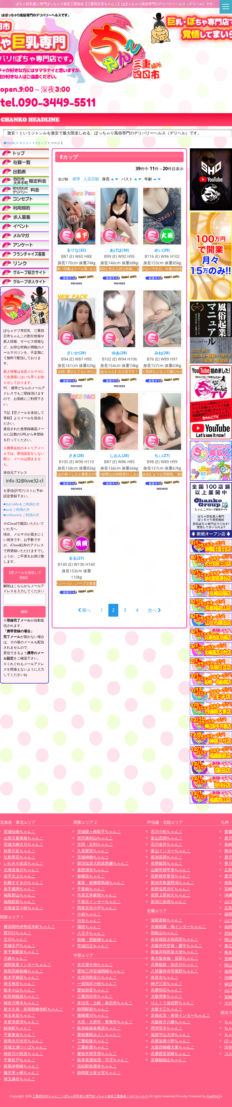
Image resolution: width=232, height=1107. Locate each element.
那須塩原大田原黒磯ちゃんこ (103, 863)
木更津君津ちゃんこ (21, 1021)
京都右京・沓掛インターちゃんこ (180, 1015)
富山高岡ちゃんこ (166, 838)
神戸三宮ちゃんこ (166, 983)
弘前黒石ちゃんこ (19, 857)
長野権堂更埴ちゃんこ (170, 876)
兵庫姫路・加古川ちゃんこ (174, 964)
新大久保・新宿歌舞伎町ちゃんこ (33, 1009)
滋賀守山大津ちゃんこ (170, 1034)
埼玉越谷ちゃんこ (19, 1078)
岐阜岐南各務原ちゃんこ (99, 1028)
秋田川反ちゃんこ (19, 850)
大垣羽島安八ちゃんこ (97, 977)
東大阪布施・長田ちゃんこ (174, 958)
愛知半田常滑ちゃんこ (97, 1053)
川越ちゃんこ (15, 958)
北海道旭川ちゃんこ (21, 869)
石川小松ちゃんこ (166, 831)
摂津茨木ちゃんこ (166, 1028)
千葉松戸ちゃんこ (19, 1059)
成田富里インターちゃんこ (27, 964)
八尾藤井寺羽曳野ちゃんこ (174, 971)
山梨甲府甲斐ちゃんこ (170, 869)
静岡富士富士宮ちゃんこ (99, 1072)
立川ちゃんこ (15, 939)
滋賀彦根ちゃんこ (166, 920)
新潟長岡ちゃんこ (166, 857)
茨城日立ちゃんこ (93, 945)
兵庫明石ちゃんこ (166, 990)
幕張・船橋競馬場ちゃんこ (101, 882)
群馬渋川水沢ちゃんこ (23, 1040)
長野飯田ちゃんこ (166, 863)
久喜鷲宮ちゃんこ (93, 850)
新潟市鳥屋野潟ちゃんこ (172, 882)
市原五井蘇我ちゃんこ (97, 895)
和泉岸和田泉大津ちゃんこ (174, 951)
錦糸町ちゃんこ (17, 1028)
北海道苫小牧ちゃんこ (23, 907)
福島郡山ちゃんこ (19, 895)
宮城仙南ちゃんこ (19, 831)
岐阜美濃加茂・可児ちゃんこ (103, 1059)
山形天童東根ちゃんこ (23, 838)
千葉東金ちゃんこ (19, 1034)
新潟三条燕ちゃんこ (168, 901)
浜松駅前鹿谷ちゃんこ (97, 1066)
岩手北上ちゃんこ (19, 876)
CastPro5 (213, 1096)
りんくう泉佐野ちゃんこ (172, 1002)
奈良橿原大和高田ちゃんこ (174, 939)
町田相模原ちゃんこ (21, 996)
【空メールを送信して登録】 (24, 575)
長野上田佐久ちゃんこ (170, 895)
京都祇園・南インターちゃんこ (178, 926)
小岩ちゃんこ (89, 914)
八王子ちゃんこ (91, 933)
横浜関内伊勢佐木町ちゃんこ (29, 926)
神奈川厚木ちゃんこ (21, 1002)
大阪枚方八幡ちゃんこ (170, 1021)
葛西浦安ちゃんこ (93, 869)
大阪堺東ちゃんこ (166, 996)
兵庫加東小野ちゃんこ (170, 1040)
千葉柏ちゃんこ (91, 888)
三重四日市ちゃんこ (95, 996)
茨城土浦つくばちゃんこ (25, 1047)
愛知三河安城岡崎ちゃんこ (101, 971)
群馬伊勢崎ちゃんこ (21, 1066)
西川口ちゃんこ (17, 932)
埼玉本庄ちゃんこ (19, 1015)
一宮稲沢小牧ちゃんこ (97, 983)
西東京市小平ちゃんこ (97, 907)
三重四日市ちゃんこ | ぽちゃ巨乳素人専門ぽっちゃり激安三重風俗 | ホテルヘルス (90, 1096)
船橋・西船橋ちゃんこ (97, 939)
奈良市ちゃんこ (165, 977)
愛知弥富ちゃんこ (93, 990)
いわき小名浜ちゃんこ (23, 863)
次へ (153, 610)
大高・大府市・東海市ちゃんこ (105, 1021)
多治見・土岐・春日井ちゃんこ (105, 1002)
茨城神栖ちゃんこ (93, 857)
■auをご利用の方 (16, 509)
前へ (86, 610)
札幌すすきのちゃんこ (23, 882)
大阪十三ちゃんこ (166, 1009)
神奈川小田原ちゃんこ (23, 1053)
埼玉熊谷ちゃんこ (19, 983)
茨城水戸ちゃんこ (19, 945)
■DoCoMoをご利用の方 (21, 504)
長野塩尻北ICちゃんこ (170, 888)
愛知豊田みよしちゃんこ (99, 1034)
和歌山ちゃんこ (165, 932)
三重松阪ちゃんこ (93, 1040)
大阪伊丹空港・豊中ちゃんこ (176, 945)
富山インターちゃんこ (170, 850)
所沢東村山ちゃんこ (95, 838)
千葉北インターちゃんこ (99, 901)
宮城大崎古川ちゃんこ (23, 844)
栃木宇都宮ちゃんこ (21, 977)
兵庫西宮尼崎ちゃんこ (170, 1053)
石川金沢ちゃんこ (166, 844)
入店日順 (91, 179)
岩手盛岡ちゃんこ (19, 888)
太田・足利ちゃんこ (95, 844)
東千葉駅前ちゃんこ (21, 951)
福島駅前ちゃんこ (19, 901)
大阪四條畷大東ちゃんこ (172, 1047)
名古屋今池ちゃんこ (95, 964)
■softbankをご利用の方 (21, 515)
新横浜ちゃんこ (91, 876)
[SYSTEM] (24, 180)
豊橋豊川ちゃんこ (93, 1015)
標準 (76, 179)
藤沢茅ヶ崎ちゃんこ (21, 1072)
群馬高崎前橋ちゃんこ (23, 971)
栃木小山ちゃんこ (19, 990)
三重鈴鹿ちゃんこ (93, 1047)
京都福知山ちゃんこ (168, 1059)
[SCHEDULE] (24, 171)
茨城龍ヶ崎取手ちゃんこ (99, 831)
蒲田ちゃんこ (89, 926)
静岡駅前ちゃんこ (93, 1009)
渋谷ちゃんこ (89, 920)
